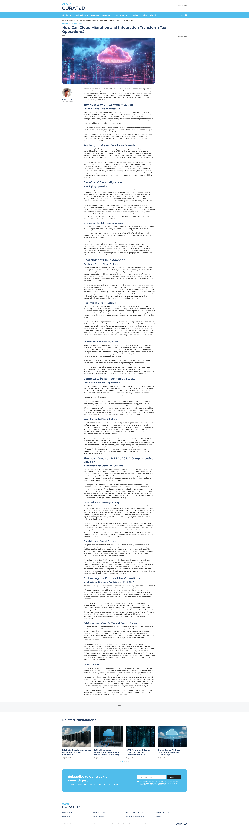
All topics (68, 15)
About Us (93, 824)
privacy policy (162, 784)
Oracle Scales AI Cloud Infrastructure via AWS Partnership (169, 752)
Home (64, 20)
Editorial (153, 15)
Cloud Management (121, 15)
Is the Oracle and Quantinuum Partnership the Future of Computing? (107, 752)
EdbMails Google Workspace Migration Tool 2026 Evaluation (76, 752)
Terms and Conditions (135, 824)
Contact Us (101, 824)
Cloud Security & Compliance (101, 15)
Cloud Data (66, 816)
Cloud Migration (70, 23)
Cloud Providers (98, 816)
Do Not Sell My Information (153, 824)
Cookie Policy (112, 824)
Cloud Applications (81, 15)
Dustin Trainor (67, 99)
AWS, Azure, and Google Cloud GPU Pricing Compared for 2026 (138, 752)
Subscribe (173, 777)
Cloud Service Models (139, 15)
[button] (120, 761)
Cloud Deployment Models (133, 812)
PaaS (80, 23)
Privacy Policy (122, 824)
